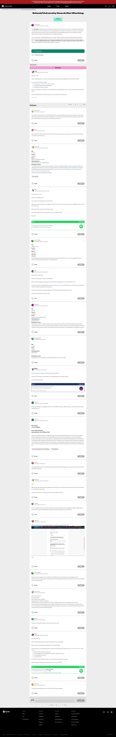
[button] (84, 25)
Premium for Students (39, 55)
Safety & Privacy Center (11, 734)
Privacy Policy (19, 734)
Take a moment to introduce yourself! (53, 672)
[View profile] (32, 25)
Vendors (40, 724)
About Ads (34, 734)
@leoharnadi (38, 194)
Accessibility (40, 734)
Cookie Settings (27, 734)
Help (49, 6)
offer (75, 282)
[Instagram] (103, 712)
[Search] (106, 6)
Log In (109, 6)
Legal (4, 734)
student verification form (75, 648)
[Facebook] (111, 712)
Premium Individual (75, 713)
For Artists (41, 713)
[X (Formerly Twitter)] (107, 712)
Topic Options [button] (33, 64)
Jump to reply (33, 97)
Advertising (41, 719)
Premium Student (17, 9)
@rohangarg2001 (37, 373)
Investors (41, 722)
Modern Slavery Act (47, 734)
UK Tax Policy (55, 734)
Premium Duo (74, 716)
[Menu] (113, 6)
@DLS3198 (35, 75)
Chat (57, 6)
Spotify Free (74, 724)
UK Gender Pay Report (64, 734)
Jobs (23, 716)
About (23, 713)
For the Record (25, 719)
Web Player (57, 716)
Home (8, 9)
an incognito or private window (41, 84)
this (43, 82)
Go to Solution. (39, 51)
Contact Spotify (58, 722)
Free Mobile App (58, 719)
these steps (66, 2)
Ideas (67, 6)
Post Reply (80, 700)
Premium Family (74, 719)
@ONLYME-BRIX (39, 275)
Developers (41, 716)
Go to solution (59, 20)
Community (8, 6)
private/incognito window (57, 285)
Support (57, 713)
